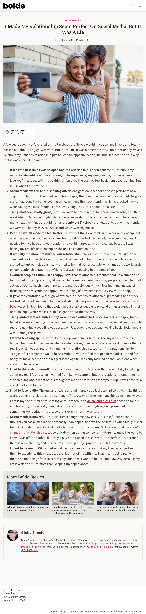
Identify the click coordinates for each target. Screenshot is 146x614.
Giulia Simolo (65, 40)
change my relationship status (31, 432)
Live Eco (40, 547)
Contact (71, 611)
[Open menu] (140, 5)
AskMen (120, 543)
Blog (62, 611)
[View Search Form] (133, 5)
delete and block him (101, 401)
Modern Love (73, 20)
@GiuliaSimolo (29, 550)
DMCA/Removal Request (92, 611)
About (53, 611)
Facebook (91, 547)
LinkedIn (106, 547)
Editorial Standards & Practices (124, 611)
